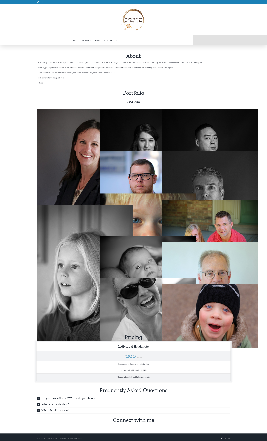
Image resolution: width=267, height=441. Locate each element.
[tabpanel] (133, 217)
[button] (116, 40)
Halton (111, 62)
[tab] (133, 101)
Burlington (64, 62)
